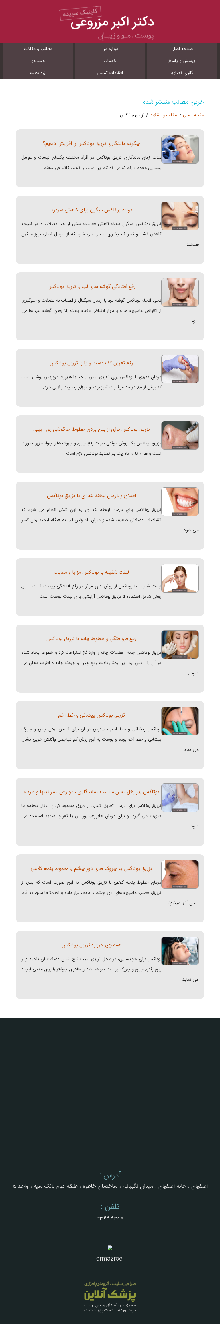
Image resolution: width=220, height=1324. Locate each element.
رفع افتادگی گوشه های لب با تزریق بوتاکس (91, 286)
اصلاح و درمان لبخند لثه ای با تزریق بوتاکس (91, 496)
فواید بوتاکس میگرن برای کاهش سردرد (91, 210)
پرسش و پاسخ (181, 61)
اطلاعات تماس (110, 73)
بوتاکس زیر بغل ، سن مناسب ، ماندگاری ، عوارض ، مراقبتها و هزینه (91, 792)
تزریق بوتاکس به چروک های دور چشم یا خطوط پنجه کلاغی (91, 868)
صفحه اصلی (181, 49)
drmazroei (110, 1259)
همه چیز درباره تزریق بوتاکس (91, 945)
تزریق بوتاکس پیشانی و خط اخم (91, 715)
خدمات (110, 61)
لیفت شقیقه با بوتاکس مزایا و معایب (91, 572)
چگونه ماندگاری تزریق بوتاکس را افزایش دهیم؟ (91, 143)
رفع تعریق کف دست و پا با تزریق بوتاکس (91, 363)
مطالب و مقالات (38, 49)
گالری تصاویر (181, 73)
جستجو (38, 61)
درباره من (110, 49)
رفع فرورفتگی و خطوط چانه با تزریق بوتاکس (91, 639)
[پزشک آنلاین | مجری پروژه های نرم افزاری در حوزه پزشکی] (110, 1296)
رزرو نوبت (38, 73)
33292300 (110, 1217)
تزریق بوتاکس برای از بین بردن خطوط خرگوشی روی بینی (91, 429)
